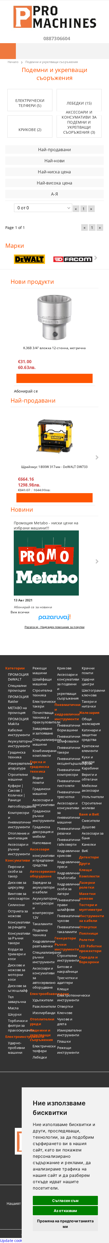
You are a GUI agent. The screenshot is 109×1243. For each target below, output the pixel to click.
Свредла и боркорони (89, 959)
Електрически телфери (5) (30, 103)
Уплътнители (93, 796)
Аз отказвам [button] (65, 1210)
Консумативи (17, 860)
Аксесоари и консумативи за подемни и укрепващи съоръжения (68, 686)
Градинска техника (16, 754)
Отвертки (65, 1006)
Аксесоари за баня (93, 835)
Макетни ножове (87, 896)
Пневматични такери (68, 750)
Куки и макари (88, 759)
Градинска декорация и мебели (43, 832)
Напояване (42, 842)
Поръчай (54, 378)
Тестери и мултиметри (90, 907)
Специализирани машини (43, 742)
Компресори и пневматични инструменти (19, 819)
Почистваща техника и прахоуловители (43, 717)
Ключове (64, 1012)
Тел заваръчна (17, 999)
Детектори (89, 857)
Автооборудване (19, 806)
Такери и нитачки (89, 704)
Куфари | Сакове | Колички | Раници (16, 792)
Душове (88, 827)
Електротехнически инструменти (68, 997)
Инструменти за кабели (91, 918)
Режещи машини (40, 670)
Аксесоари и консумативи (43, 802)
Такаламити (42, 923)
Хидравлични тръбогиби (68, 875)
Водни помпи (38, 780)
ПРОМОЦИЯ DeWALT (18, 677)
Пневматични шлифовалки (68, 739)
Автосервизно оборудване (42, 874)
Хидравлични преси (68, 864)
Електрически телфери (43, 1048)
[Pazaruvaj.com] (54, 619)
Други (84, 863)
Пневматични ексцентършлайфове (68, 761)
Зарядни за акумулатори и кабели (43, 887)
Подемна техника (40, 932)
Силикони (16, 904)
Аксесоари (39, 849)
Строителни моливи (92, 805)
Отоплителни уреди (42, 1021)
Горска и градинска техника (39, 766)
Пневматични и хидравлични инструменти (66, 711)
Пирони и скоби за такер (16, 871)
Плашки (64, 1041)
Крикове (64, 668)
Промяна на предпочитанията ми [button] (65, 1224)
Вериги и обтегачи (89, 777)
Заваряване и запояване (43, 731)
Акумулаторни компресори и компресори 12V (43, 908)
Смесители (91, 820)
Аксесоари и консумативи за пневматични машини (68, 813)
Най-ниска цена (54, 172)
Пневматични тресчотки (68, 794)
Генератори (65, 938)
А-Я (54, 194)
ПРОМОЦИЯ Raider (18, 699)
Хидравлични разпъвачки (43, 943)
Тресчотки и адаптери (67, 980)
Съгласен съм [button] (65, 1200)
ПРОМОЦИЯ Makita (18, 721)
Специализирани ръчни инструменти (43, 957)
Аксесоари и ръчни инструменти (19, 849)
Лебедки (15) (79, 103)
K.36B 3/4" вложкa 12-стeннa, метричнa (54, 348)
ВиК (85, 850)
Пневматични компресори (68, 772)
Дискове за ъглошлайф (18, 988)
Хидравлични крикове (68, 853)
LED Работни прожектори (90, 948)
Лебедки (40, 1057)
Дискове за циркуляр (17, 885)
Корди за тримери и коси (17, 954)
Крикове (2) (30, 129)
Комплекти (89, 876)
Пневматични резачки (68, 831)
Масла (13, 1008)
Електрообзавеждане (42, 993)
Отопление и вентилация (18, 835)
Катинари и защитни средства (91, 735)
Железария (89, 712)
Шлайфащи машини (42, 681)
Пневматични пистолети (68, 783)
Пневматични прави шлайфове (68, 905)
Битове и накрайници (67, 969)
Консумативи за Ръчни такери (19, 938)
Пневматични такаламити (68, 929)
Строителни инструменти (68, 958)
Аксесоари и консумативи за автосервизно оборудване (43, 978)
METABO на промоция (17, 710)
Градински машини (41, 791)
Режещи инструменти (68, 1050)
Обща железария (91, 721)
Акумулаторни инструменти (19, 743)
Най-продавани (54, 149)
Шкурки (14, 1014)
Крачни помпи (88, 670)
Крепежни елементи (90, 748)
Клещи (63, 989)
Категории (15, 668)
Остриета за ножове (18, 913)
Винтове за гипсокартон (18, 896)
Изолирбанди (43, 1012)
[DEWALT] (29, 259)
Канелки (89, 844)
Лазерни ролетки (87, 885)
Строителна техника (42, 692)
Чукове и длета (64, 1021)
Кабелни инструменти (19, 732)
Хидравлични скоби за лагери (68, 889)
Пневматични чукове (68, 918)
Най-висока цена (54, 183)
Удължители (43, 1000)
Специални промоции (17, 688)
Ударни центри (88, 681)
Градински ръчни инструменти (43, 816)
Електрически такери (43, 704)
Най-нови (54, 161)
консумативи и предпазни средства (43, 860)
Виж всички (20, 612)
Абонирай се (26, 391)
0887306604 (56, 38)
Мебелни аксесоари (90, 788)
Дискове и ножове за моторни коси (16, 972)
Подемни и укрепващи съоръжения (41, 1035)
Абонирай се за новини (33, 607)
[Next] (95, 257)
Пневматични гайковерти (68, 842)
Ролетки (86, 939)
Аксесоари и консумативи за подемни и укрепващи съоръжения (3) (79, 122)
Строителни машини (18, 777)
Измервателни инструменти (68, 1032)
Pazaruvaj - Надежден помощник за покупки (54, 627)
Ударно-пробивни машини (16, 1048)
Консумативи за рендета (19, 924)
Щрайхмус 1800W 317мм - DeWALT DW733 (54, 467)
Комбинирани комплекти (43, 753)
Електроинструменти (17, 1036)
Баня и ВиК (89, 814)
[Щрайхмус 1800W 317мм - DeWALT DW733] (54, 436)
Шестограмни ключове (93, 692)
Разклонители (43, 1006)
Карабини (90, 768)
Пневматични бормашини (68, 727)
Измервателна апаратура (19, 766)
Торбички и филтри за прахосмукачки (19, 1025)
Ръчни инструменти (66, 947)
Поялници (88, 933)
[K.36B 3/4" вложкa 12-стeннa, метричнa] (54, 317)
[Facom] (72, 259)
